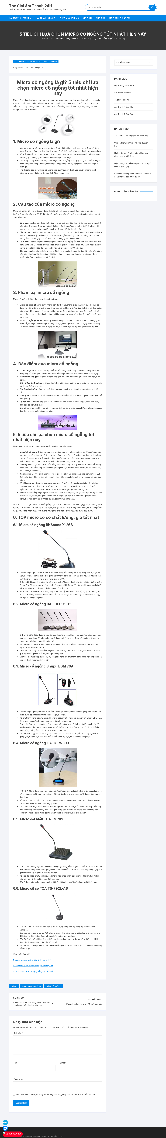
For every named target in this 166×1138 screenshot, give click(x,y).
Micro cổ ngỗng (53, 986)
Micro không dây (50, 61)
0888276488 (15, 1133)
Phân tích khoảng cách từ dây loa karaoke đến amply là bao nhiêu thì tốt (132, 175)
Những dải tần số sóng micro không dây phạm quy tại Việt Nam (131, 154)
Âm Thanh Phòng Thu (94, 18)
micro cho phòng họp (31, 986)
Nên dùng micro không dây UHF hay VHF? (32, 960)
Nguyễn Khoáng (21, 67)
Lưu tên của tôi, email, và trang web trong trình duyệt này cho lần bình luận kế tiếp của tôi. (55, 1094)
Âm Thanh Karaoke (46, 18)
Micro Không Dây (27, 1136)
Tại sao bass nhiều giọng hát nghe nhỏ (131, 135)
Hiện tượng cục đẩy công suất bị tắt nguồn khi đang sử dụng (133, 165)
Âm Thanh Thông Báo (119, 18)
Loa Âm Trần (57, 1136)
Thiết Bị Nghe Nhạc (69, 18)
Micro (14, 986)
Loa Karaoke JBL (43, 1136)
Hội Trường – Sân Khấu (20, 18)
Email (63, 1063)
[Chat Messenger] (5, 1128)
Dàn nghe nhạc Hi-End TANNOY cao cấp (84, 1004)
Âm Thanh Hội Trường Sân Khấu (27, 61)
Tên (15, 1063)
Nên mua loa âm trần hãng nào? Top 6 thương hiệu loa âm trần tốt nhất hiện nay (33, 1003)
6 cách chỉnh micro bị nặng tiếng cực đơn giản (33, 971)
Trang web (18, 1079)
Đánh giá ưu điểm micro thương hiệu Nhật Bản (33, 965)
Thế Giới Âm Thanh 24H (30, 6)
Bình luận (18, 1033)
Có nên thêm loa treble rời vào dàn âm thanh (131, 144)
